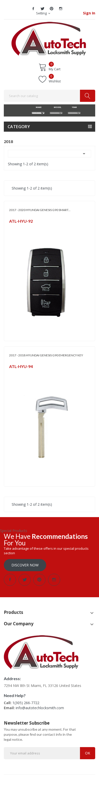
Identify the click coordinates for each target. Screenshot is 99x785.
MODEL (56, 107)
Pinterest (52, 9)
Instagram (61, 9)
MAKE (38, 107)
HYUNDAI (16, 227)
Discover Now (25, 565)
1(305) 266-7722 (25, 702)
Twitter (42, 9)
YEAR (74, 107)
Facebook (33, 9)
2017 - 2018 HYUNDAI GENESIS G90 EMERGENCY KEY (46, 355)
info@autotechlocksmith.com (40, 707)
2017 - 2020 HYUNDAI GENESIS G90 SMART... (40, 210)
